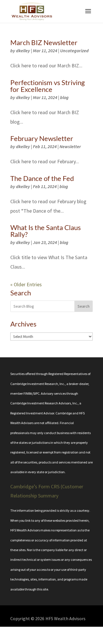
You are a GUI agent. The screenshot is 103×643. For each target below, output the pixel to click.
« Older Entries (26, 284)
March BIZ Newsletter (44, 42)
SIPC (36, 393)
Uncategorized (74, 50)
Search (84, 306)
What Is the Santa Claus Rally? (45, 230)
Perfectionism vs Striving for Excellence (47, 85)
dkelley (23, 50)
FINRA (27, 393)
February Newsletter (41, 138)
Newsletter (70, 146)
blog (64, 97)
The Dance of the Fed (42, 178)
